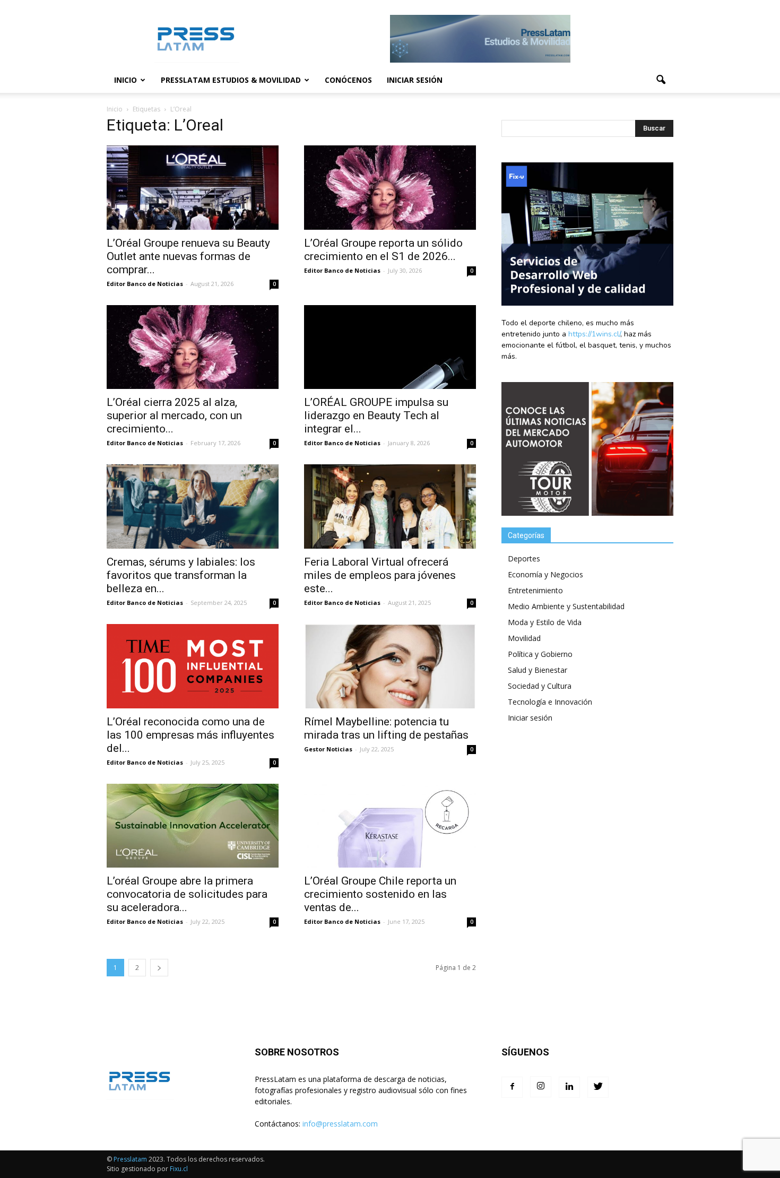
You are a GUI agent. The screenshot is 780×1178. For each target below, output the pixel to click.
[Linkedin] (569, 1087)
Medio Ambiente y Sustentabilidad (566, 606)
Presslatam (130, 1159)
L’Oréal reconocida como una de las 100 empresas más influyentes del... (190, 735)
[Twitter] (598, 1087)
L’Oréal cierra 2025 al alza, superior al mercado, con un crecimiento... (174, 415)
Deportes (524, 558)
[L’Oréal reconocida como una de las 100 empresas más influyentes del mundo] (193, 666)
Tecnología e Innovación (550, 702)
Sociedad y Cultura (539, 686)
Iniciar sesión (415, 80)
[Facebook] (512, 1087)
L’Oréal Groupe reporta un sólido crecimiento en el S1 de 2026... (383, 250)
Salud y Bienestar (537, 670)
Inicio (125, 80)
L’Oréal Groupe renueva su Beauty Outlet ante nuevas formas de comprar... (188, 256)
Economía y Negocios (545, 574)
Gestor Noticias (328, 749)
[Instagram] (540, 1086)
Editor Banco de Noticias (145, 284)
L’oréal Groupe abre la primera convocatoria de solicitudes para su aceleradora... (187, 894)
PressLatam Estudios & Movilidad (231, 80)
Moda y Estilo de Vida (545, 622)
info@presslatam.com (340, 1124)
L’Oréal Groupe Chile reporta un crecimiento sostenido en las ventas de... (380, 894)
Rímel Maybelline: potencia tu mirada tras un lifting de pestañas (386, 728)
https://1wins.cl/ (594, 334)
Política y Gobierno (540, 654)
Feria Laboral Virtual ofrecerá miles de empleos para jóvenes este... (380, 575)
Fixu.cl (179, 1168)
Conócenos (348, 80)
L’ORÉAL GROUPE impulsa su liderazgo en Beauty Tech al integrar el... (376, 415)
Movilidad (524, 638)
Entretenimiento (535, 590)
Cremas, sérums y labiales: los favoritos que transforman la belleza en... (181, 575)
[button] (660, 80)
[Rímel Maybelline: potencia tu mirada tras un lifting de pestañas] (390, 666)
